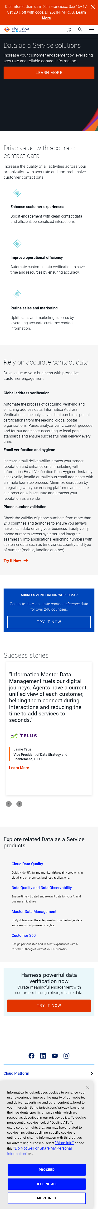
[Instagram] (66, 1056)
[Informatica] (16, 29)
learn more (49, 72)
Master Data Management (34, 911)
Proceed (47, 1170)
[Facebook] (31, 1056)
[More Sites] (69, 29)
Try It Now (13, 560)
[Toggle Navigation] (91, 29)
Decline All (47, 1184)
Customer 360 (24, 935)
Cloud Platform (16, 1073)
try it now (49, 622)
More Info (46, 1198)
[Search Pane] (80, 29)
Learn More (40, 783)
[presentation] (9, 804)
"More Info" (64, 1143)
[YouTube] (55, 1056)
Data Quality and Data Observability (42, 888)
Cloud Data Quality (27, 864)
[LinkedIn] (43, 1056)
